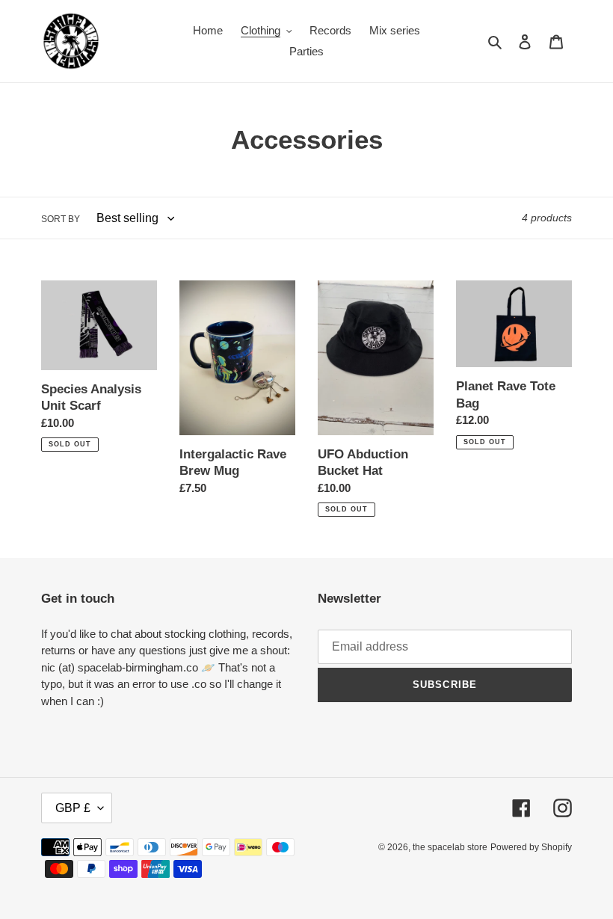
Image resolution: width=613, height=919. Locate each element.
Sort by (60, 219)
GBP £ (72, 808)
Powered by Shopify (531, 847)
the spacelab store (450, 847)
